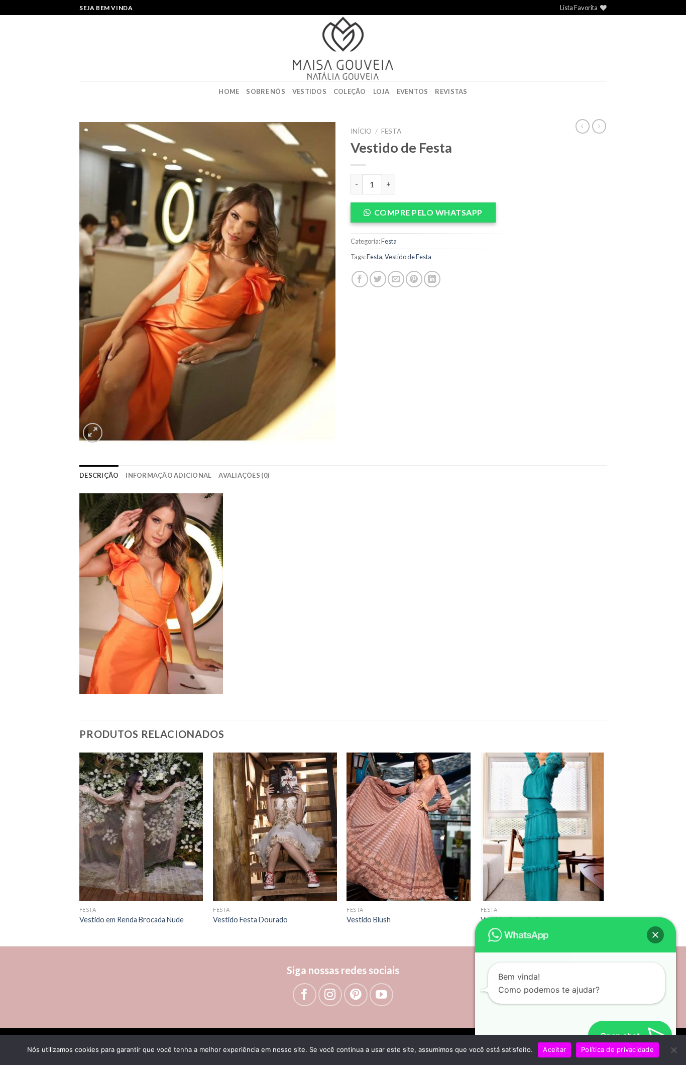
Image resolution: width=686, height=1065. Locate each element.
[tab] (99, 475)
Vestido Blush (369, 919)
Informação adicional (168, 475)
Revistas (451, 91)
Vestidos (309, 91)
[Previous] (79, 848)
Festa (391, 131)
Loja (381, 91)
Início (361, 131)
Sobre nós (265, 91)
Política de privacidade (617, 1049)
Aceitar (554, 1049)
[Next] (603, 848)
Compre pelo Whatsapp (428, 212)
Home (228, 91)
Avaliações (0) (243, 475)
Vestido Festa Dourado (250, 919)
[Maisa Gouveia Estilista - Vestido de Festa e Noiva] (343, 48)
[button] (433, 212)
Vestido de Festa (408, 257)
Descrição (99, 475)
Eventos (412, 91)
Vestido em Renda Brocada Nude (131, 919)
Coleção (349, 91)
